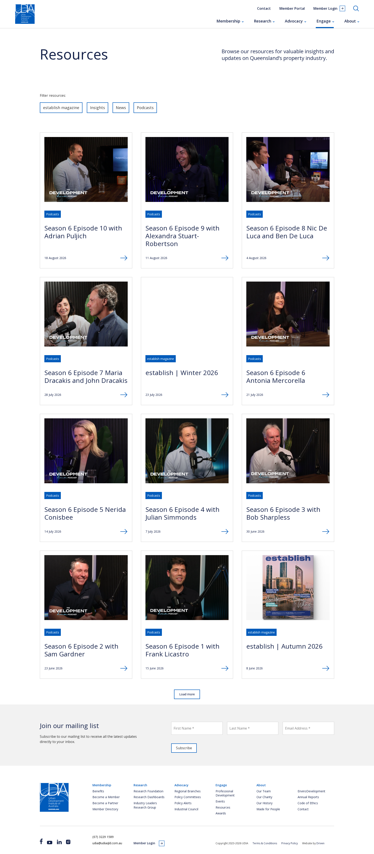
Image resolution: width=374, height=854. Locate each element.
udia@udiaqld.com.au (107, 843)
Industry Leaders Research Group (145, 805)
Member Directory (105, 809)
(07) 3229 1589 (103, 837)
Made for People (268, 809)
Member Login (325, 8)
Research (262, 21)
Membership (228, 21)
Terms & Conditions (265, 843)
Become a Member (106, 797)
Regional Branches (187, 791)
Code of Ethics (308, 803)
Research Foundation (148, 791)
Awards (221, 813)
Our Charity (264, 797)
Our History (264, 803)
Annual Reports (308, 797)
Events (220, 801)
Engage (323, 21)
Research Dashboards (149, 797)
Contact (264, 8)
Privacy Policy (289, 843)
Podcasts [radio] (145, 107)
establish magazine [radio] (61, 107)
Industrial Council (186, 809)
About (350, 21)
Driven (320, 843)
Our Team (263, 791)
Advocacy (294, 21)
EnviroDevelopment (311, 791)
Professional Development (225, 793)
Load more (187, 694)
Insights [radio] (97, 107)
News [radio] (121, 107)
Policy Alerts (183, 803)
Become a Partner (105, 803)
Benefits (98, 791)
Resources (223, 807)
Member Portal (292, 8)
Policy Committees (187, 797)
